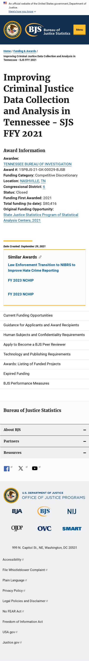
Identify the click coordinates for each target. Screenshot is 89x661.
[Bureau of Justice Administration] (17, 514)
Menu (79, 29)
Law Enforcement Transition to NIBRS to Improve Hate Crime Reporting (41, 268)
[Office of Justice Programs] (12, 30)
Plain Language (13, 580)
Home (7, 51)
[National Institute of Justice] (72, 514)
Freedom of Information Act (23, 622)
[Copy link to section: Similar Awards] (39, 256)
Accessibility (12, 560)
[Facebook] (8, 470)
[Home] (47, 29)
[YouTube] (36, 470)
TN (43, 181)
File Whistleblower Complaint (24, 570)
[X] (22, 470)
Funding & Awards (24, 51)
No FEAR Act (12, 611)
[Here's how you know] (44, 7)
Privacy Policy (13, 591)
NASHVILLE (29, 181)
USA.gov (9, 632)
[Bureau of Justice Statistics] (44, 517)
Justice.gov (11, 642)
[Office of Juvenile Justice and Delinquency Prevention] (17, 532)
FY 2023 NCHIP (21, 280)
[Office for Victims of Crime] (44, 531)
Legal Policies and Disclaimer (24, 601)
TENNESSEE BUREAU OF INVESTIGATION (37, 164)
